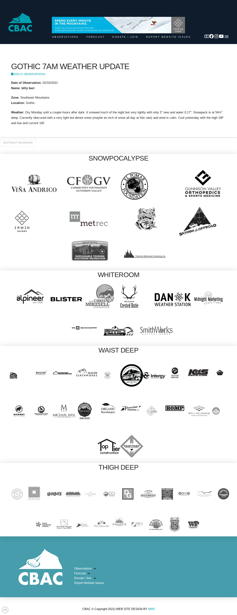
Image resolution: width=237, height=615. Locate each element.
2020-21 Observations (29, 74)
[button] (226, 36)
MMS (151, 609)
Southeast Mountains (18, 142)
